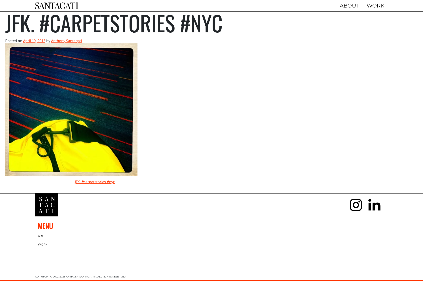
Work (375, 5)
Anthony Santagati (66, 40)
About (350, 5)
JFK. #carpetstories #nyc (94, 181)
